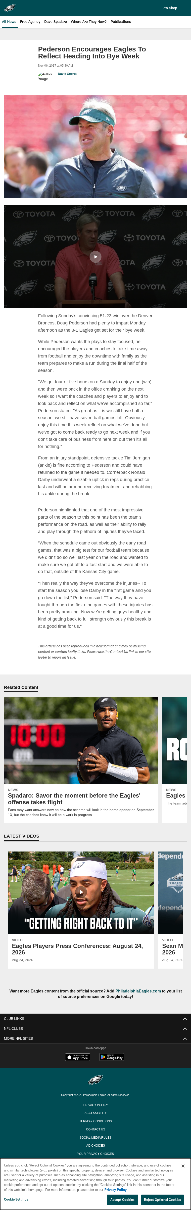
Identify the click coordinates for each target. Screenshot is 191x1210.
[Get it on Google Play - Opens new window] (112, 1066)
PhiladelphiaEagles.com (135, 997)
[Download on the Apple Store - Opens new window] (77, 1064)
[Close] (183, 1166)
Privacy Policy (95, 1111)
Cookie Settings (16, 1200)
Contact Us (95, 1135)
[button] (95, 256)
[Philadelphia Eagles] (95, 1086)
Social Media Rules (95, 1143)
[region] (95, 1184)
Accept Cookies (122, 1200)
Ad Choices (95, 1152)
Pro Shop (169, 8)
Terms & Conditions (95, 1127)
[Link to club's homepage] (10, 6)
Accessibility (95, 1119)
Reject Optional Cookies (162, 1200)
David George (67, 74)
